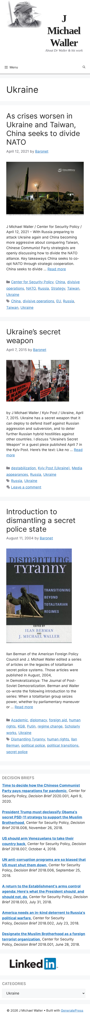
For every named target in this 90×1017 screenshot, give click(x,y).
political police (33, 745)
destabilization (23, 468)
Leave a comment (26, 487)
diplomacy (38, 720)
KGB (21, 726)
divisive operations (38, 301)
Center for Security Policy (32, 282)
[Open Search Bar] (84, 67)
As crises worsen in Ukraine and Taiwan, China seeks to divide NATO (43, 128)
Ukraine (12, 295)
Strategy (58, 288)
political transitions (62, 745)
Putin (31, 726)
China (60, 282)
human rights (58, 739)
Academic (19, 720)
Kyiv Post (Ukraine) (54, 468)
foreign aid (58, 720)
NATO (31, 288)
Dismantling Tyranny (28, 739)
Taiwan (73, 288)
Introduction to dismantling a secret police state (41, 520)
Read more (57, 269)
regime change (50, 726)
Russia (43, 288)
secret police (17, 752)
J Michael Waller (63, 30)
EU (58, 301)
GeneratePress (72, 1010)
